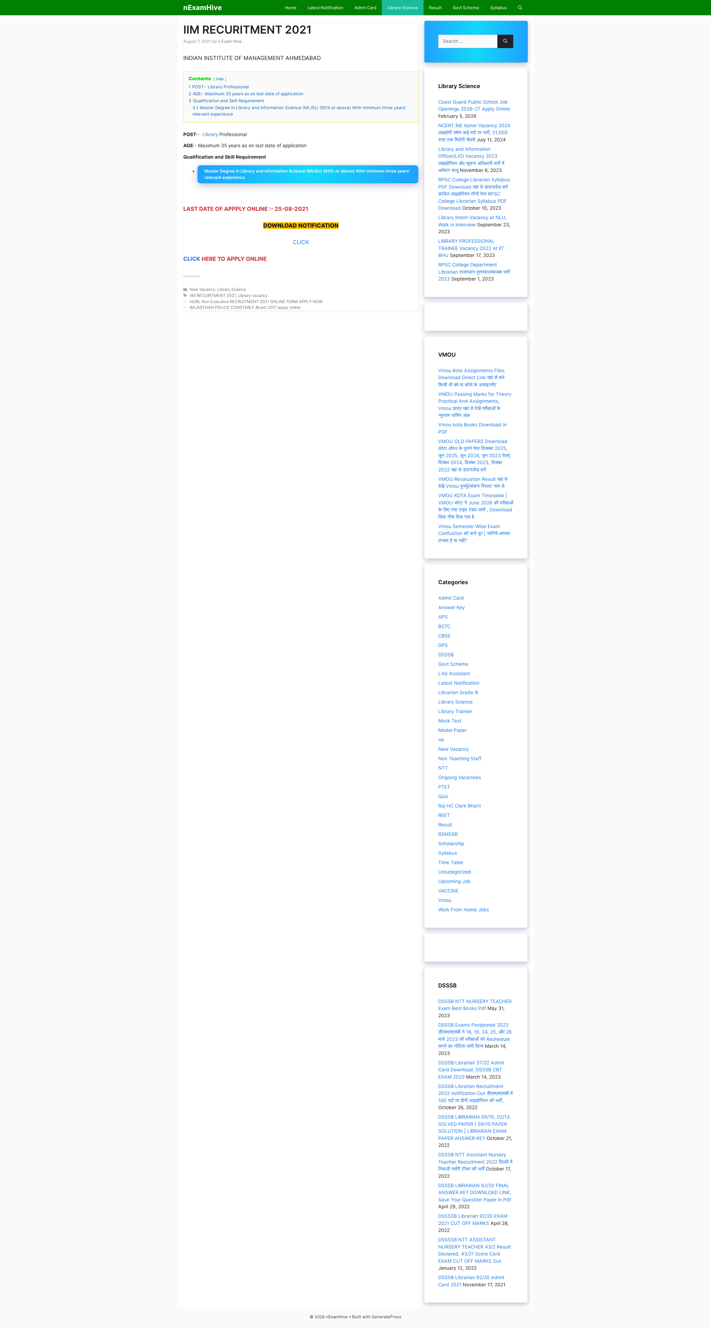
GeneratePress (386, 1316)
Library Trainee (455, 711)
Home (291, 7)
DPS (443, 645)
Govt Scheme (466, 7)
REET (444, 815)
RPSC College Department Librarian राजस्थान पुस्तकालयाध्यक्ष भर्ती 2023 (474, 272)
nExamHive (202, 7)
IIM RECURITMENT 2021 (213, 295)
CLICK (301, 242)
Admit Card (365, 7)
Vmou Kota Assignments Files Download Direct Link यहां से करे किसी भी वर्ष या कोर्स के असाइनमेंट (471, 377)
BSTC (444, 626)
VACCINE (448, 891)
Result (435, 7)
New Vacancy (202, 289)
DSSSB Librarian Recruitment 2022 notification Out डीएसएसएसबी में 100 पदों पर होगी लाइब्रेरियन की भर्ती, (475, 1093)
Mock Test (449, 721)
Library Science (402, 7)
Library (210, 134)
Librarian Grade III (458, 692)
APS (443, 617)
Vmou (444, 900)
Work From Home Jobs (463, 909)
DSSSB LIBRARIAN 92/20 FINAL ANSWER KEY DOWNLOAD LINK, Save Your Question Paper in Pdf (474, 1192)
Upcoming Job (454, 881)
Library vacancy (252, 295)
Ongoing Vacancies (459, 777)
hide (220, 79)
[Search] (505, 41)
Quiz (443, 796)
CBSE (444, 636)
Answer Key (451, 607)
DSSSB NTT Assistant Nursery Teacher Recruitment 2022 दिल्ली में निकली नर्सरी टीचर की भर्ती (475, 1162)
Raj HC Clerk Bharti (459, 806)
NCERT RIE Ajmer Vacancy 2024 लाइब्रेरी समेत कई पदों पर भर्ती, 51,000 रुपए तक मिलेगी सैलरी (474, 132)
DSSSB (446, 654)
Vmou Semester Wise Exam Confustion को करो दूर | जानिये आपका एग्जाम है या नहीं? (474, 533)
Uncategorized (454, 872)
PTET (444, 787)
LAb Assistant (454, 673)
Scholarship (451, 843)
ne (441, 739)
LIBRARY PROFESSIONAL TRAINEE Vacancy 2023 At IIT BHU (471, 248)
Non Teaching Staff (459, 758)
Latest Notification (325, 7)
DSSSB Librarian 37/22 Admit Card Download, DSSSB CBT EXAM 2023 (471, 1070)
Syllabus (498, 7)
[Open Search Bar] (520, 7)
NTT (443, 768)
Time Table (450, 862)
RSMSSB (448, 834)
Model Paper (452, 730)
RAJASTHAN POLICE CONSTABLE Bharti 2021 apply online (245, 307)
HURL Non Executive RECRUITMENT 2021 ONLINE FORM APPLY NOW (256, 301)
